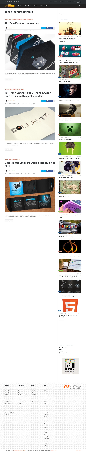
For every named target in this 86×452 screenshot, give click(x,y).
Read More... (9, 79)
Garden (46, 412)
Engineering (47, 399)
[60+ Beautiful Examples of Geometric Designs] (70, 148)
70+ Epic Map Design (64, 196)
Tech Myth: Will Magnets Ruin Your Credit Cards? (68, 216)
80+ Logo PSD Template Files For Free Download (68, 316)
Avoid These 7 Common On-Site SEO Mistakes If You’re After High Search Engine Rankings (70, 276)
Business (40, 5)
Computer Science (22, 394)
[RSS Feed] (13, 1)
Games (45, 410)
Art (6, 89)
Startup (7, 414)
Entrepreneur (8, 396)
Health (45, 418)
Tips (46, 5)
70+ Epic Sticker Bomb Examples (66, 236)
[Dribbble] (18, 1)
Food (45, 405)
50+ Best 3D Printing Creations (66, 120)
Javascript (20, 401)
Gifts (45, 416)
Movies (46, 429)
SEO (6, 410)
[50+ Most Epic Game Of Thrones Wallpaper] (70, 91)
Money (45, 427)
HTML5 (19, 399)
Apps (19, 390)
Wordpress (21, 410)
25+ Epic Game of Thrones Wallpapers (68, 296)
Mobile (19, 405)
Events (6, 399)
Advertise (74, 1)
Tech (34, 5)
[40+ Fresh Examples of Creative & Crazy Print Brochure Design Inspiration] (30, 123)
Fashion (46, 403)
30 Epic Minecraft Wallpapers (65, 139)
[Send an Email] (11, 1)
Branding (14, 19)
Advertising (8, 19)
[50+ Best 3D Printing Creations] (70, 110)
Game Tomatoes (62, 347)
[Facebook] (5, 1)
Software (46, 438)
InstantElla (61, 351)
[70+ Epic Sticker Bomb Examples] (70, 227)
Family (45, 401)
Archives (56, 1)
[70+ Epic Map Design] (70, 187)
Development (27, 5)
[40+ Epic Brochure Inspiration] (30, 52)
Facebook (50, 27)
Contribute (68, 1)
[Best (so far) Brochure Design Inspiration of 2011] (30, 194)
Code (19, 392)
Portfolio (61, 1)
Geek (12, 89)
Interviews (33, 394)
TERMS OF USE (53, 450)
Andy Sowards (11, 27)
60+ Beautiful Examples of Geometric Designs (69, 158)
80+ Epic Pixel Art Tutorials (65, 81)
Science (46, 436)
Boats (45, 388)
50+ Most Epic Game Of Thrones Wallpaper (69, 100)
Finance (7, 401)
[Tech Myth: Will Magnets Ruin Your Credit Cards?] (70, 206)
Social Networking (9, 412)
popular (17, 159)
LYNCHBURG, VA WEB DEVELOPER (19, 450)
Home (45, 423)
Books (45, 390)
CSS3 (19, 396)
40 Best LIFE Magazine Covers (66, 177)
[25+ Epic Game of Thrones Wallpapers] (70, 286)
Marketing (7, 407)
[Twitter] (7, 1)
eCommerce (7, 394)
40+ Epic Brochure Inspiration (22, 23)
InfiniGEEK (61, 349)
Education (46, 394)
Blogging (7, 390)
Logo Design (34, 396)
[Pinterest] (14, 1)
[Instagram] (16, 1)
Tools (45, 443)
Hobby (45, 421)
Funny (45, 407)
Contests (33, 388)
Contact (79, 2)
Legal (6, 405)
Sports (46, 441)
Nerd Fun (46, 434)
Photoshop (33, 399)
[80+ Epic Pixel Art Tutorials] (70, 71)
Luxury (46, 425)
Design (19, 5)
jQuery (19, 403)
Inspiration (30, 19)
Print (22, 89)
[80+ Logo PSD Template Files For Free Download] (70, 305)
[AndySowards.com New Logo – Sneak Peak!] (70, 246)
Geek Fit (46, 414)
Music (45, 432)
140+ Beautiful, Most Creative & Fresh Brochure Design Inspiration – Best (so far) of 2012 (70, 61)
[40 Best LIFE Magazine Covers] (70, 167)
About (50, 1)
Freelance (7, 403)
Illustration (34, 390)
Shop (79, 1)
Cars (45, 392)
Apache (19, 388)
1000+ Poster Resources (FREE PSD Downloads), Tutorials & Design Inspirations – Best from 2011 (69, 40)
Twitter (44, 27)
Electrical (46, 396)
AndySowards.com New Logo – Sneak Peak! (69, 255)
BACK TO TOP (78, 450)
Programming (21, 407)
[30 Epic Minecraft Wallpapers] (70, 129)
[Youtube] (9, 1)
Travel (45, 445)
